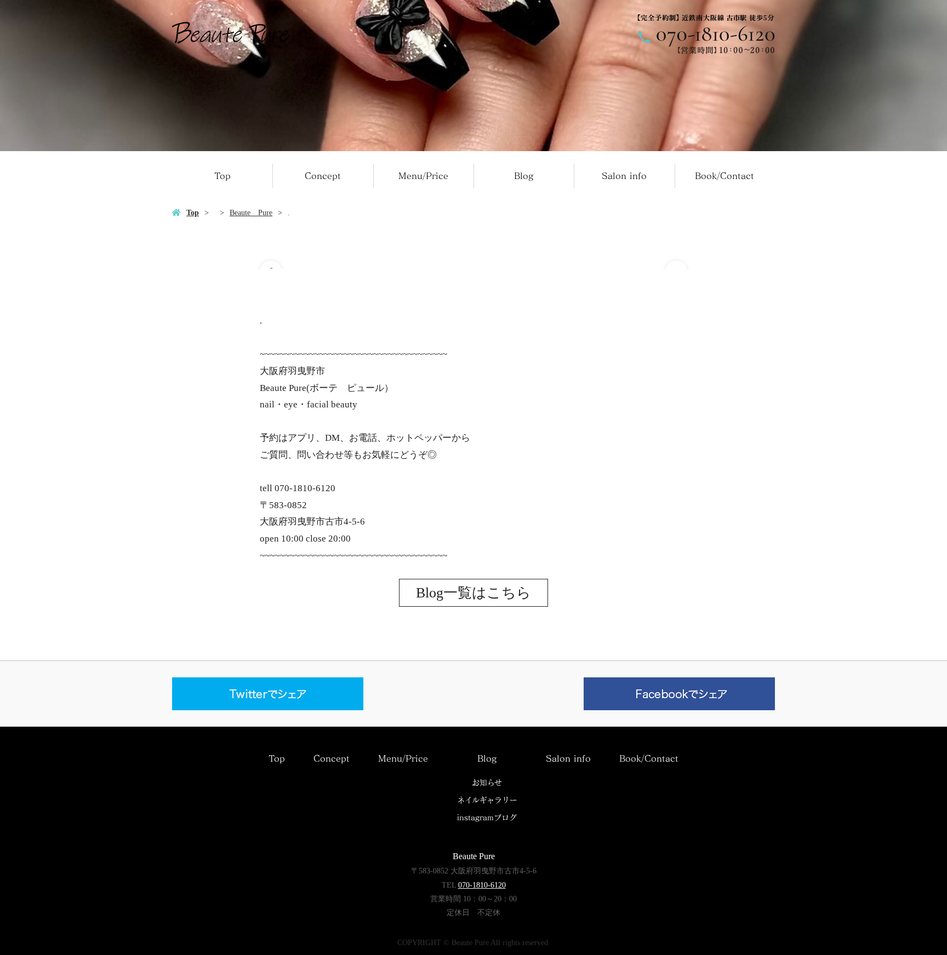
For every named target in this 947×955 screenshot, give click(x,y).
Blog (523, 175)
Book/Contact (724, 175)
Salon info (624, 175)
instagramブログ (487, 817)
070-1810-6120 (482, 885)
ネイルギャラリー (487, 800)
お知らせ (487, 782)
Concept (323, 175)
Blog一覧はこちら (473, 593)
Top (222, 175)
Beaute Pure (251, 213)
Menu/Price (423, 175)
